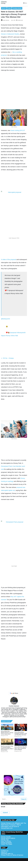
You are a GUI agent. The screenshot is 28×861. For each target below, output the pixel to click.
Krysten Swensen (6, 20)
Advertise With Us (7, 853)
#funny (8, 335)
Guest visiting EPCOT (17, 130)
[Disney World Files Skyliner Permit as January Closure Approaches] (7, 727)
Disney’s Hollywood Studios (10, 34)
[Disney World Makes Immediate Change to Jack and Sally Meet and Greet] (21, 727)
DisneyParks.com (7, 828)
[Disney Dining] (5, 3)
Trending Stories (17, 8)
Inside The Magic (6, 844)
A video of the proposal (8, 259)
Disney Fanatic (6, 837)
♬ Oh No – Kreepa (7, 358)
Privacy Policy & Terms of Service (12, 855)
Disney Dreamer (6, 842)
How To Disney (6, 841)
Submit (5, 812)
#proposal (13, 332)
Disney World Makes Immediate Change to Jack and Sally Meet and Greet (21, 733)
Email (3, 806)
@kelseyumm (5, 319)
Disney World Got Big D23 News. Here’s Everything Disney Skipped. (21, 748)
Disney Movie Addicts (8, 838)
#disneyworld (21, 332)
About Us (4, 852)
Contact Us (4, 851)
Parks (9, 8)
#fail (16, 335)
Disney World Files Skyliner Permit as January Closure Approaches (7, 732)
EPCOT (4, 8)
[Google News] (14, 693)
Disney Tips (5, 840)
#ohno (13, 335)
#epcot (3, 335)
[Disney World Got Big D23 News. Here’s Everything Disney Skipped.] (21, 742)
